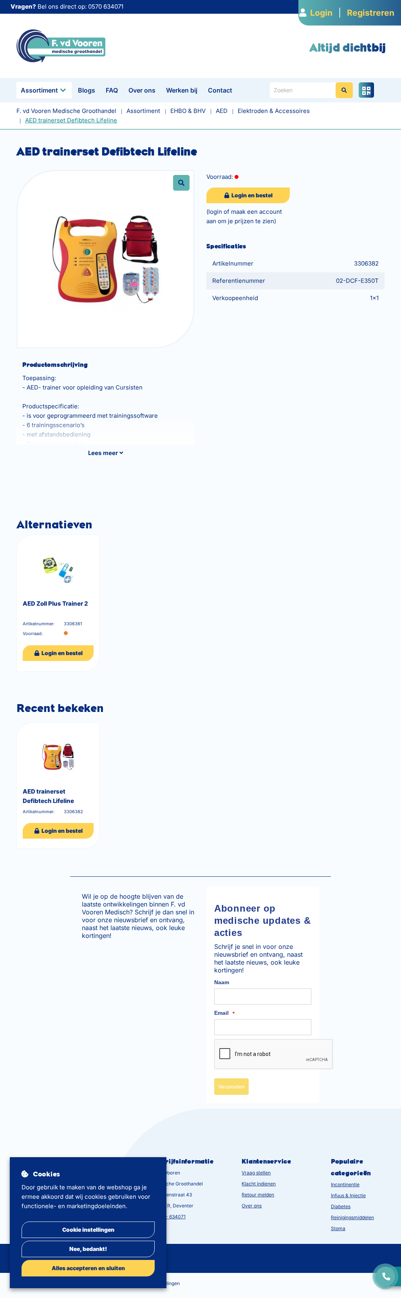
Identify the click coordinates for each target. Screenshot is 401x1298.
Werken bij (181, 90)
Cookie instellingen (88, 1229)
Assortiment (39, 90)
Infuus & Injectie (348, 1195)
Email (224, 1013)
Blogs (86, 90)
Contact (220, 90)
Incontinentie (345, 1184)
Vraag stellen (256, 1173)
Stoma (338, 1228)
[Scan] (366, 90)
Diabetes (340, 1206)
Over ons (141, 90)
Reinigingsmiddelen (352, 1217)
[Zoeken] (344, 90)
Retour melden (258, 1195)
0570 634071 (105, 6)
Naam (221, 982)
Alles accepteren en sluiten (88, 1268)
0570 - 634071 (169, 1217)
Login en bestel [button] (251, 195)
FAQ (112, 90)
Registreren (370, 13)
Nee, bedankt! (88, 1248)
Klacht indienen (259, 1184)
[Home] (60, 45)
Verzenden (231, 1086)
